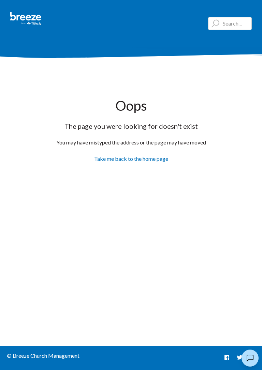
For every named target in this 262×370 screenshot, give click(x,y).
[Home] (26, 19)
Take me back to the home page (131, 158)
